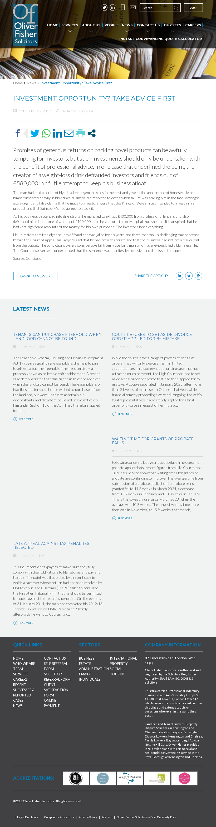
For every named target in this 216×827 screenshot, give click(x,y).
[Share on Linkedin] (57, 133)
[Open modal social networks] (91, 133)
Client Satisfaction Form (56, 689)
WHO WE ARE (24, 663)
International (123, 658)
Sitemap (106, 817)
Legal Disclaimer (28, 817)
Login (193, 7)
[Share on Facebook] (17, 133)
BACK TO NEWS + (35, 276)
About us (91, 25)
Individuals (89, 679)
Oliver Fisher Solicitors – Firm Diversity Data (146, 817)
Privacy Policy (88, 817)
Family (85, 674)
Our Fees (172, 25)
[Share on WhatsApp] (46, 133)
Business (86, 658)
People (112, 25)
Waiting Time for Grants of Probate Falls (153, 441)
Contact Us (148, 25)
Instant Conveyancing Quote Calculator (160, 39)
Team (18, 669)
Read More (25, 419)
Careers (193, 25)
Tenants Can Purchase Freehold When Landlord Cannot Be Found (57, 336)
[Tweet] (35, 133)
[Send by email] (68, 133)
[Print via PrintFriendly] (80, 133)
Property (118, 663)
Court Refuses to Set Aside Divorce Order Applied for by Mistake (152, 336)
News (127, 25)
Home (52, 25)
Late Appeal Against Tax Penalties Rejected (51, 545)
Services (69, 25)
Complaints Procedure (59, 817)
